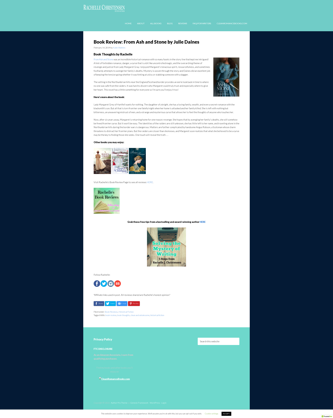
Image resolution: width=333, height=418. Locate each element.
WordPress (155, 402)
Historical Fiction (126, 312)
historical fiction (157, 315)
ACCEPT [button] (226, 414)
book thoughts (123, 315)
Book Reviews (111, 312)
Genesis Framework (139, 402)
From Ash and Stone (103, 59)
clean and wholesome (140, 315)
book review (110, 315)
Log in (163, 402)
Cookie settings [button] (211, 413)
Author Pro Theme (119, 402)
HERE (150, 182)
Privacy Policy (103, 339)
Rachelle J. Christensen (104, 7)
